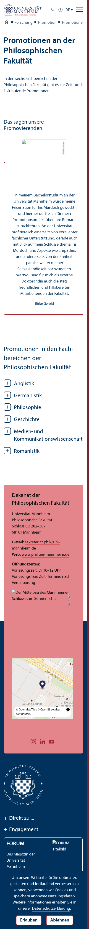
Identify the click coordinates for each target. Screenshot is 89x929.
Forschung (24, 22)
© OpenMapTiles (26, 709)
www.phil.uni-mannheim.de (45, 554)
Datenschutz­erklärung (51, 908)
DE (67, 10)
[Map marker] (42, 685)
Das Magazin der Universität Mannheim (20, 860)
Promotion (47, 22)
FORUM (15, 844)
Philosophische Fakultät (6, 23)
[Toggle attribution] (68, 709)
